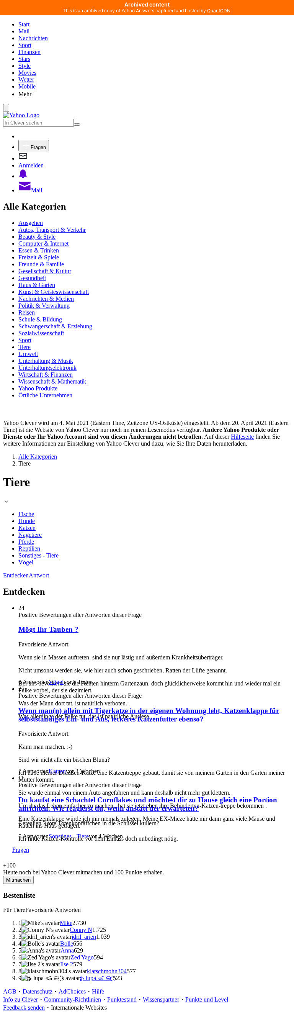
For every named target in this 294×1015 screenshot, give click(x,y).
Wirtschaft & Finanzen (45, 374)
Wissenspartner (161, 999)
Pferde (26, 541)
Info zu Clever (20, 999)
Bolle (66, 943)
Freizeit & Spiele (38, 257)
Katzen (27, 528)
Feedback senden (24, 1007)
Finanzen (29, 52)
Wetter (26, 79)
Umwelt (28, 354)
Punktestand (122, 999)
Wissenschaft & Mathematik (52, 381)
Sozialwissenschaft (41, 333)
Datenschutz (37, 991)
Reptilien (29, 548)
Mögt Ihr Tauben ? (48, 629)
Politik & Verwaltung (44, 305)
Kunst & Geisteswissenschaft (53, 292)
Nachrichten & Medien (46, 298)
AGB (9, 991)
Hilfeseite (242, 436)
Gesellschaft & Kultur (44, 271)
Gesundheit (32, 278)
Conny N (81, 929)
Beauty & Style (37, 236)
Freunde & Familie (41, 264)
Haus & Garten (36, 285)
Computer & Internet (43, 243)
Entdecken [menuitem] (16, 575)
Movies (27, 72)
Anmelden (31, 165)
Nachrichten (33, 38)
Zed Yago (82, 957)
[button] (154, 94)
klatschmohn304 (107, 971)
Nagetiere (30, 534)
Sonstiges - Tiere (38, 555)
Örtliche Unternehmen (45, 395)
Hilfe (98, 991)
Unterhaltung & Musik (45, 360)
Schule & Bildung (40, 319)
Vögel (25, 562)
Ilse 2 (66, 964)
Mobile (27, 86)
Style (24, 65)
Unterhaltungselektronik (47, 367)
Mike (66, 923)
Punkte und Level (206, 999)
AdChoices (72, 991)
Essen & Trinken (38, 250)
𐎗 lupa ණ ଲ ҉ (96, 978)
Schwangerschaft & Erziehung (55, 326)
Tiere (24, 347)
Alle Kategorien (37, 456)
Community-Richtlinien (72, 999)
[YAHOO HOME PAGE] (21, 115)
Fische (26, 514)
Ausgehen (30, 223)
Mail (23, 31)
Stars (24, 59)
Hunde (26, 521)
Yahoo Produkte (37, 388)
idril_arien (84, 936)
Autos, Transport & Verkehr (52, 229)
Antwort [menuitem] (39, 575)
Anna (67, 950)
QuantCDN (218, 10)
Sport (24, 45)
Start (23, 24)
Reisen (26, 312)
